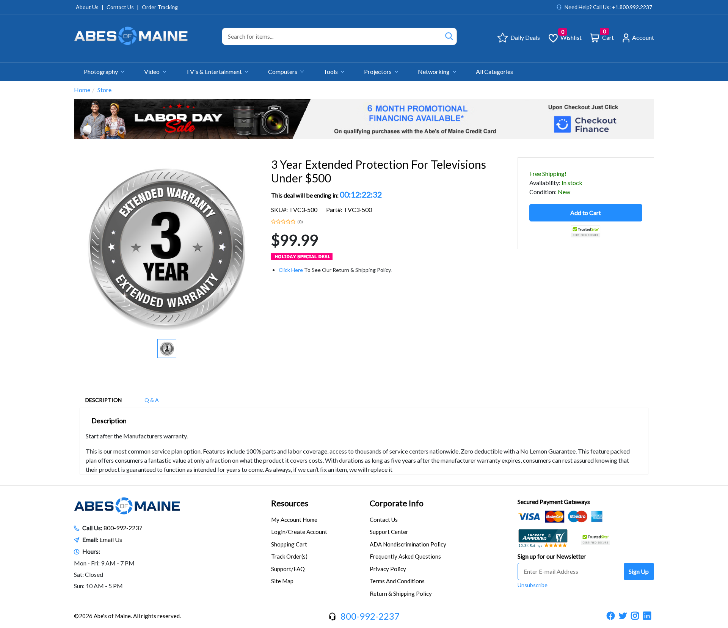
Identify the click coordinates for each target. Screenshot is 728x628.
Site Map (282, 581)
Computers (283, 71)
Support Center (389, 531)
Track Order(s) (289, 556)
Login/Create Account (299, 531)
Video (152, 71)
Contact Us (120, 7)
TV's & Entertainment (214, 71)
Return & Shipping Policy (401, 593)
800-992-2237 (123, 527)
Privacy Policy (388, 568)
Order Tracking (160, 7)
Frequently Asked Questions (405, 556)
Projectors (378, 71)
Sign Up (639, 571)
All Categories (494, 71)
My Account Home (294, 519)
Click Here (291, 270)
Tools (331, 71)
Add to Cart (585, 212)
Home (82, 89)
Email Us (110, 539)
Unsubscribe (533, 585)
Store (104, 89)
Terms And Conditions (397, 581)
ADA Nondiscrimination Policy (408, 544)
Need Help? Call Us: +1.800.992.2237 (608, 7)
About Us (87, 7)
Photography (101, 71)
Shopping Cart (289, 544)
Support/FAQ (288, 568)
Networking (434, 71)
